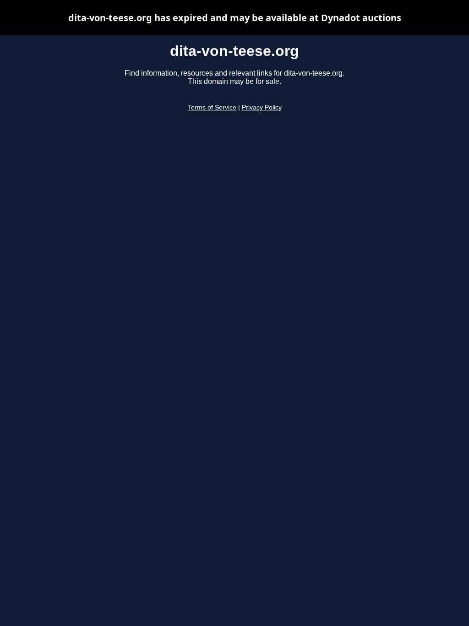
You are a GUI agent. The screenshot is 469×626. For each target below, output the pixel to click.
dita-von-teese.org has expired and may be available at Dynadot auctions (234, 17)
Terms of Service (212, 107)
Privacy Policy (262, 107)
